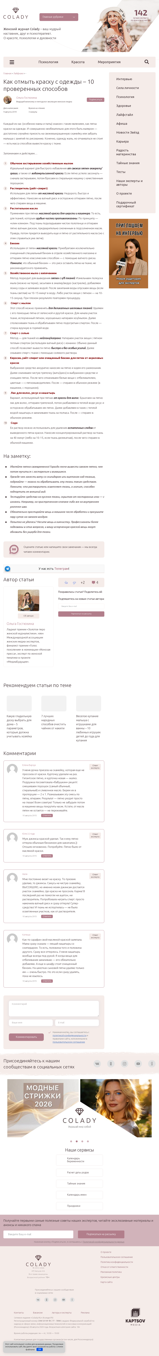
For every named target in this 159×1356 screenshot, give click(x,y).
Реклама (85, 1312)
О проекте (124, 193)
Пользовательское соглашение (117, 1257)
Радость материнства (126, 152)
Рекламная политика (111, 1272)
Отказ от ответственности (114, 1267)
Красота (78, 62)
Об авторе (28, 616)
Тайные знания (128, 163)
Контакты (19, 1312)
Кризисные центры (110, 1277)
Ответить (47, 815)
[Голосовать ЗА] (66, 582)
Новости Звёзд (127, 132)
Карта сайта (106, 1282)
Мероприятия (109, 62)
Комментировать (26, 1036)
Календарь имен (76, 1194)
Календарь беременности (75, 1160)
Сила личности (127, 88)
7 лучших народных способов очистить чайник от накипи (53, 722)
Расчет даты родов (78, 1172)
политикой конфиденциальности (69, 1035)
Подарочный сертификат (126, 204)
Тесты (120, 172)
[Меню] (11, 62)
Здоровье (123, 105)
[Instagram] (124, 1063)
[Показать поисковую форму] (147, 62)
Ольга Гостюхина (26, 97)
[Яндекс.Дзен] (152, 1063)
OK (39, 1349)
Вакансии (38, 1312)
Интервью (124, 79)
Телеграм (61, 568)
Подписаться (95, 99)
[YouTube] (138, 1063)
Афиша (121, 123)
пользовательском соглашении (69, 1042)
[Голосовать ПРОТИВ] (74, 582)
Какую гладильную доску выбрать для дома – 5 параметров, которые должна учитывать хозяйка (19, 726)
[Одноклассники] (111, 1063)
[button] (71, 1141)
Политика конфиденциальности (117, 1262)
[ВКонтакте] (97, 1063)
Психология (48, 62)
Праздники (73, 1205)
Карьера (122, 141)
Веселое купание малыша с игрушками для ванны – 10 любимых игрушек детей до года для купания (88, 728)
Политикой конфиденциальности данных (103, 1242)
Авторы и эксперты (62, 1312)
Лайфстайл (124, 114)
